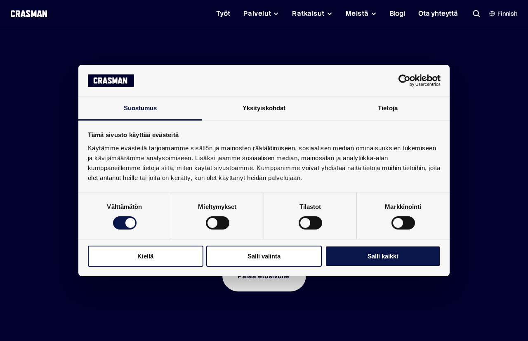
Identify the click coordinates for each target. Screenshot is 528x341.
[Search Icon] (476, 13)
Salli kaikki (383, 256)
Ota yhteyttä (438, 13)
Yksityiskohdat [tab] (264, 107)
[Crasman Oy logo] (28, 14)
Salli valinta (264, 256)
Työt (223, 13)
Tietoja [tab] (388, 107)
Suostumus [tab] (140, 107)
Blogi (397, 13)
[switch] (217, 223)
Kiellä (145, 256)
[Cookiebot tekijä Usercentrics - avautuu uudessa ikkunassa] (404, 80)
